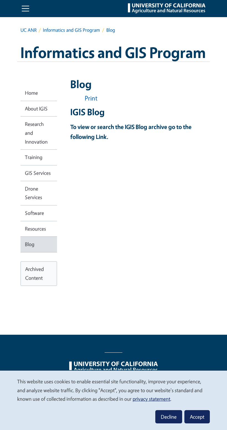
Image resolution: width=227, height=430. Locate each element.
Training (33, 157)
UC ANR (28, 30)
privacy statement (151, 398)
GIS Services (38, 173)
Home (31, 92)
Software (34, 213)
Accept (197, 416)
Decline (169, 416)
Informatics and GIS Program (71, 30)
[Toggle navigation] (25, 8)
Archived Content (34, 273)
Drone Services (33, 193)
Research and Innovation (36, 133)
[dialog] (113, 400)
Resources (35, 228)
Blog (29, 244)
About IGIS (36, 108)
